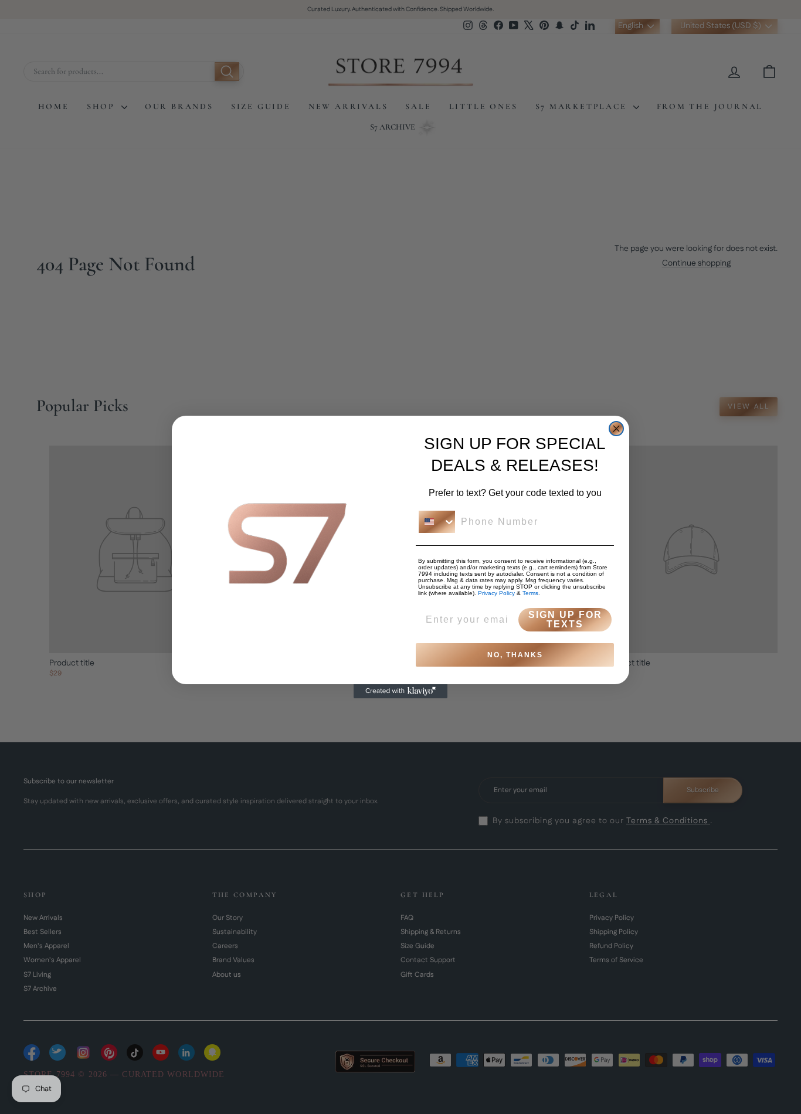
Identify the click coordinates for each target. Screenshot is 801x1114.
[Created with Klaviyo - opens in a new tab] (400, 691)
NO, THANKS (515, 655)
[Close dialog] (616, 429)
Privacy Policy (496, 593)
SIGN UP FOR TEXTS (565, 619)
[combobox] (437, 522)
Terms (530, 593)
